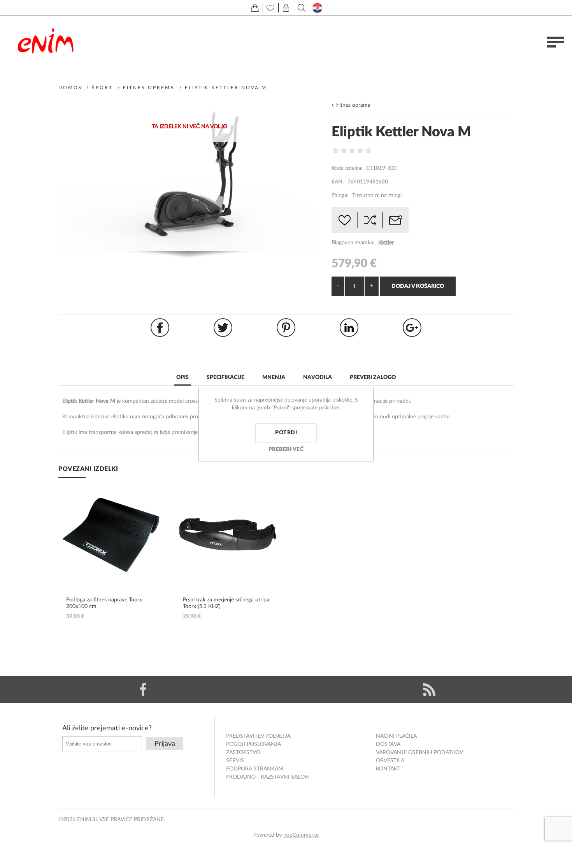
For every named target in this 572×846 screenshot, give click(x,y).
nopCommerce (301, 835)
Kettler (386, 242)
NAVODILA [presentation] (317, 377)
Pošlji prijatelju (396, 220)
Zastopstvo (243, 752)
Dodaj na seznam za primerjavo (370, 220)
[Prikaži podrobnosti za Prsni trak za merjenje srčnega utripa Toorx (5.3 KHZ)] (227, 534)
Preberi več (286, 449)
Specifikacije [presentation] (225, 377)
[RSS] (429, 689)
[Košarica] (255, 8)
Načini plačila (396, 736)
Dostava (388, 744)
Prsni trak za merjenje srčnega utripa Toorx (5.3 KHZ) (226, 603)
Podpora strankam (254, 769)
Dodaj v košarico (417, 286)
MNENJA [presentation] (273, 377)
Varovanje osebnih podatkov (419, 752)
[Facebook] (143, 689)
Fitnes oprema (353, 105)
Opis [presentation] (182, 377)
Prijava (164, 743)
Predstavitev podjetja (258, 736)
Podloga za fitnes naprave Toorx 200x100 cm (104, 603)
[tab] (182, 378)
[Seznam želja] (270, 8)
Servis (235, 760)
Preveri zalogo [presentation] (373, 377)
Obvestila (390, 760)
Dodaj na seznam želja (344, 220)
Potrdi (286, 432)
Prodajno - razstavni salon (267, 777)
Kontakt (388, 769)
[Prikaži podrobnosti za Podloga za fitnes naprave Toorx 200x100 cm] (110, 534)
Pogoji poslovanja (253, 744)
